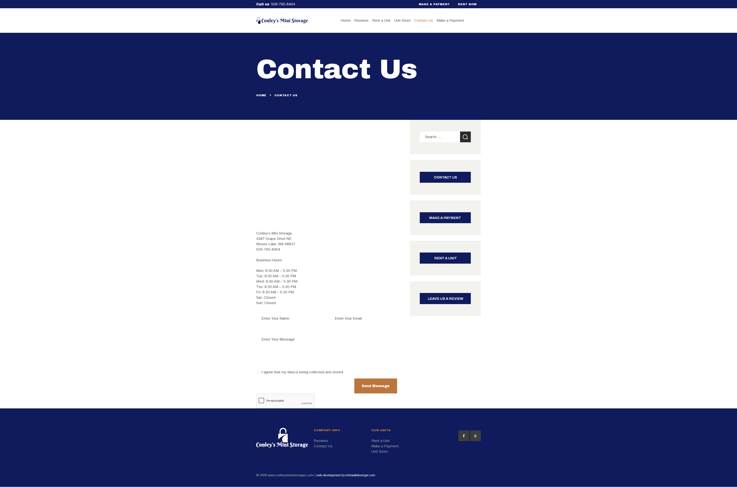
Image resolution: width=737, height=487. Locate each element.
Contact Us (323, 446)
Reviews (321, 441)
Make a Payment (385, 446)
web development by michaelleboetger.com (345, 475)
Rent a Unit (380, 441)
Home (261, 95)
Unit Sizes (379, 451)
